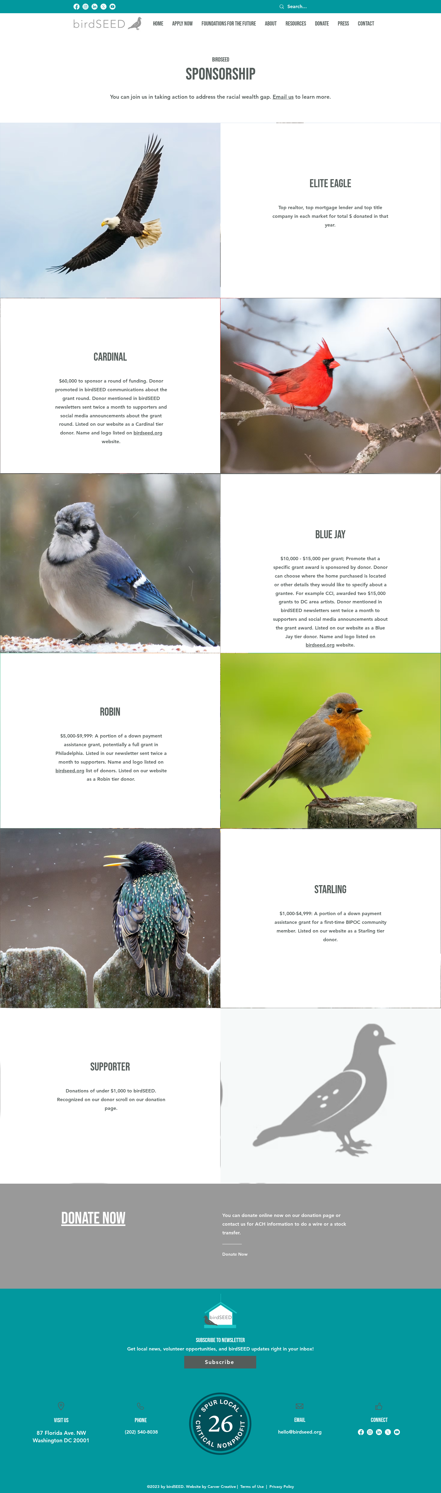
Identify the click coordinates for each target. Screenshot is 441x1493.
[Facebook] (77, 7)
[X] (103, 7)
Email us (283, 96)
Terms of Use (252, 1486)
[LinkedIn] (95, 7)
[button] (270, 24)
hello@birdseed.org (300, 1432)
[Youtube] (113, 7)
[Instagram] (85, 7)
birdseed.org (148, 433)
